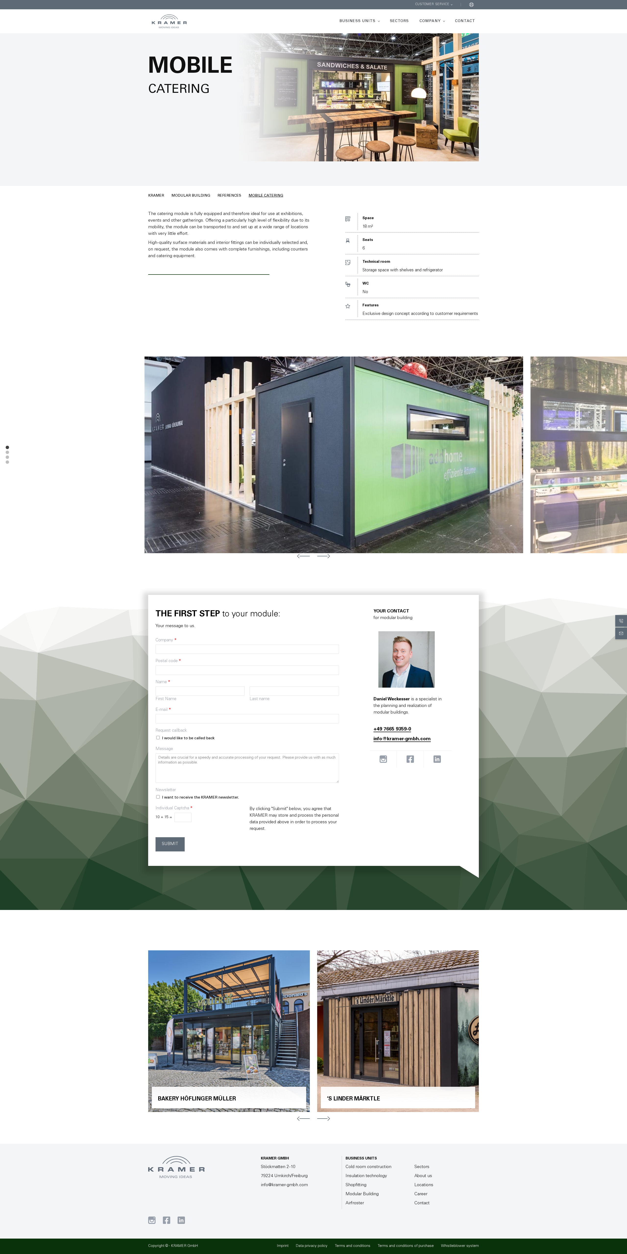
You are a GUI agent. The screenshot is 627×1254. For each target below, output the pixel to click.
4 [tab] (7, 462)
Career (420, 1194)
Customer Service (432, 4)
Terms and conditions (352, 1246)
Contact (465, 21)
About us (423, 1176)
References (229, 196)
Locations (423, 1185)
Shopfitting (356, 1185)
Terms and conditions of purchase (406, 1246)
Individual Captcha (174, 808)
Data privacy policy (311, 1246)
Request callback (171, 731)
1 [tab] (7, 447)
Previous (303, 556)
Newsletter (166, 790)
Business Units (357, 21)
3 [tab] (7, 457)
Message (164, 749)
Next (323, 556)
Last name (259, 699)
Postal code (168, 661)
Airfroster (355, 1203)
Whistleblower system (460, 1246)
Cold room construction (368, 1167)
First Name (166, 699)
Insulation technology (366, 1176)
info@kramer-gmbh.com (402, 739)
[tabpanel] (338, 455)
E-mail (163, 710)
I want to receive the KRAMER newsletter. (200, 798)
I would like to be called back (188, 738)
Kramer (156, 196)
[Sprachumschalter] (471, 4)
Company (430, 21)
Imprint (283, 1246)
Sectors (399, 21)
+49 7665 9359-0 (392, 729)
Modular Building (190, 196)
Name (163, 682)
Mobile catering (266, 196)
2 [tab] (7, 452)
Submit (170, 844)
